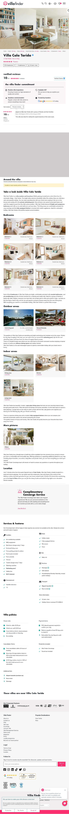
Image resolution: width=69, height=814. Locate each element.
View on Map (15, 58)
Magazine (6, 734)
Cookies (6, 752)
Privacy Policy (7, 750)
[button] (34, 192)
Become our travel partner (11, 740)
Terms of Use (7, 748)
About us (6, 718)
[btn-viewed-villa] (55, 3)
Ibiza (36, 720)
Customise (8, 810)
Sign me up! (61, 764)
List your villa (7, 728)
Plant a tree (7, 732)
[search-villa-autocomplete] (46, 3)
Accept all (33, 810)
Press (5, 736)
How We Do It (22, 508)
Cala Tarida (8, 58)
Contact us (7, 720)
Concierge (6, 726)
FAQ (5, 722)
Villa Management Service (11, 730)
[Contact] (43, 3)
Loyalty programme (9, 738)
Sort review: (7, 107)
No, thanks (21, 810)
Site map (6, 724)
